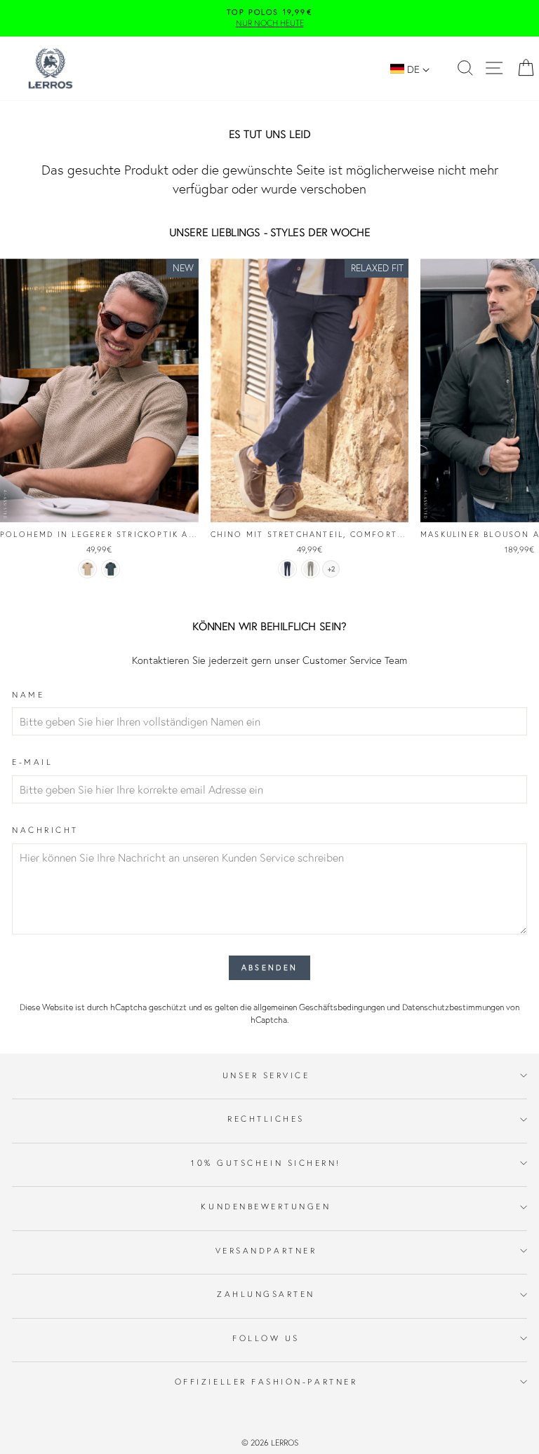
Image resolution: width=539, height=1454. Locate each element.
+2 (331, 569)
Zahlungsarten (266, 1294)
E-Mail (32, 761)
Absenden (269, 967)
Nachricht (45, 829)
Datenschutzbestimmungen (453, 1007)
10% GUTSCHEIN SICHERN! (266, 1162)
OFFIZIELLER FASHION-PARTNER (266, 1381)
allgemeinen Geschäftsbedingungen (319, 1007)
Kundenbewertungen (266, 1206)
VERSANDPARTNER (266, 1250)
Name (28, 694)
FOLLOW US (266, 1338)
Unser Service (266, 1075)
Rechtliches (266, 1118)
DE (413, 69)
